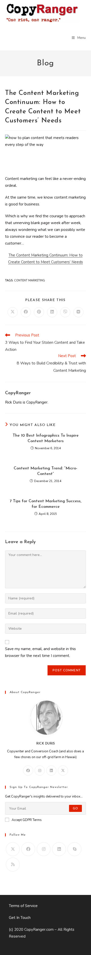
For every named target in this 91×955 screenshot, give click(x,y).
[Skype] (74, 849)
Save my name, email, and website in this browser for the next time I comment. (40, 652)
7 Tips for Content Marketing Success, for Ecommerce (45, 504)
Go (75, 808)
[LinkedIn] (51, 770)
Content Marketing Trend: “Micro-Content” (45, 471)
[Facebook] (28, 770)
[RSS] (13, 864)
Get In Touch (20, 917)
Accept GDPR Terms (27, 820)
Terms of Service (23, 905)
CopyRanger (18, 393)
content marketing (29, 280)
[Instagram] (40, 770)
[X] (63, 770)
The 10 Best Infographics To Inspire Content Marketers (46, 438)
